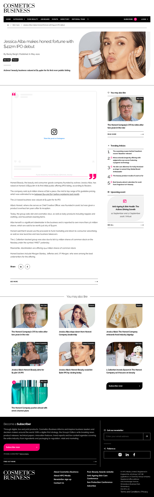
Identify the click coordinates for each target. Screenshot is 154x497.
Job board (45, 19)
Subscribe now (115, 386)
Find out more (9, 461)
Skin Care (7, 60)
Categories (18, 19)
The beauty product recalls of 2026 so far (128, 176)
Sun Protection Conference (99, 482)
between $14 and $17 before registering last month (56, 194)
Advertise (91, 486)
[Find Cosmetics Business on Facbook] (134, 455)
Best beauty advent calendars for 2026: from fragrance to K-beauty (127, 183)
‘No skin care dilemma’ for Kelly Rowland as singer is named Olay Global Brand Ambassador (128, 169)
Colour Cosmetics (41, 343)
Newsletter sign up (62, 479)
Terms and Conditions (130, 492)
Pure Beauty (32, 19)
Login (143, 19)
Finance (15, 60)
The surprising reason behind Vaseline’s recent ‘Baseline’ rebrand (127, 152)
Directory (64, 19)
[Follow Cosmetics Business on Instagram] (120, 455)
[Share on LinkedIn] (20, 266)
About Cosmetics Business (66, 472)
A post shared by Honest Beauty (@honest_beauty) (54, 175)
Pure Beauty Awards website (100, 472)
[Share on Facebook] (27, 266)
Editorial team (78, 19)
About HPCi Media (62, 475)
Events (55, 19)
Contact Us (59, 483)
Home (8, 19)
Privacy (144, 492)
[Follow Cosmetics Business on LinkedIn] (127, 455)
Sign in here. (24, 454)
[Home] (8, 25)
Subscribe (128, 19)
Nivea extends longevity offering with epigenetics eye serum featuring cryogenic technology (127, 160)
